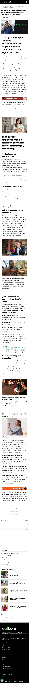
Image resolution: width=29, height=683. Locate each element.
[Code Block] (13, 529)
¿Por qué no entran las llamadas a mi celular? (18, 590)
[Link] (15, 529)
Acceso (26, 520)
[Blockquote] (12, 529)
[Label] (23, 2)
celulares (17, 618)
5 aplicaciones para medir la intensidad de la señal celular (17, 582)
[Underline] (5, 529)
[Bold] (2, 529)
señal (4, 620)
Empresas (21, 5)
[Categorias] (2, 2)
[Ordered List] (9, 529)
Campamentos (8, 555)
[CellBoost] (7, 2)
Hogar (5, 560)
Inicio (5, 5)
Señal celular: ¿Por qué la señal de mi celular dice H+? (18, 607)
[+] (18, 528)
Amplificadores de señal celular (12, 5)
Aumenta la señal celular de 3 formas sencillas (17, 574)
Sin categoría (6, 564)
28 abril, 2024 (5, 17)
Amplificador (6, 618)
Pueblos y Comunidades (10, 562)
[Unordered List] (10, 529)
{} (16, 528)
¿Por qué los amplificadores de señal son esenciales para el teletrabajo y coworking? (13, 12)
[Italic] (4, 529)
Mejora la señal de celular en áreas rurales (17, 599)
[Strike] (7, 529)
